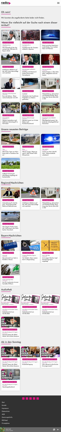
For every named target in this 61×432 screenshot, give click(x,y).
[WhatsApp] (23, 398)
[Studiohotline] (37, 398)
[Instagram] (30, 398)
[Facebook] (27, 398)
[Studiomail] (34, 398)
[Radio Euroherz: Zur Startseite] (28, 2)
